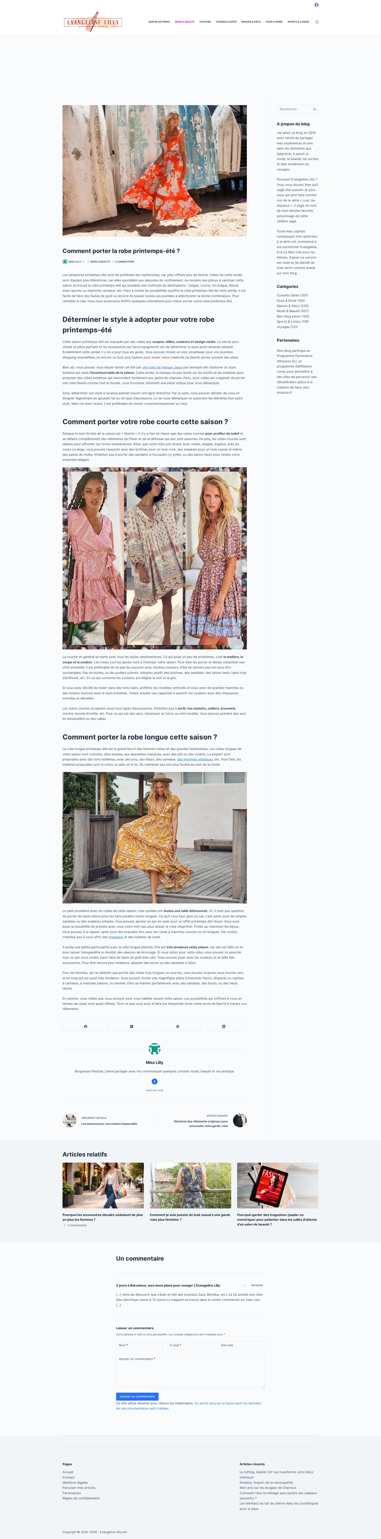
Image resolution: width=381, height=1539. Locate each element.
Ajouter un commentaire (137, 1359)
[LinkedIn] (224, 1027)
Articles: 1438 (154, 1090)
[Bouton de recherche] (314, 109)
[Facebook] (316, 5)
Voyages (205, 21)
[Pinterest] (178, 1027)
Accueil (68, 1472)
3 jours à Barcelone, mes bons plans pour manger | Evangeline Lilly (168, 1285)
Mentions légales (75, 1482)
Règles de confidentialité (81, 1498)
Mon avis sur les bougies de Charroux (268, 1488)
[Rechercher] (317, 21)
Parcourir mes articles (79, 1488)
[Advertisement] (190, 63)
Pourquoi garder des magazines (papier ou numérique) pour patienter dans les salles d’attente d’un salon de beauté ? (277, 1219)
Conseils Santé (226, 21)
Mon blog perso (159, 21)
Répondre (257, 1285)
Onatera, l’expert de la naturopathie (266, 1482)
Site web (227, 1345)
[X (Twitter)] (132, 1027)
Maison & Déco (251, 21)
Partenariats (72, 1493)
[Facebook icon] (155, 1081)
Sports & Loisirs (298, 21)
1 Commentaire (124, 261)
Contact (69, 1477)
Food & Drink (274, 21)
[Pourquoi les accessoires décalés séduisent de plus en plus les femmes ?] (103, 1185)
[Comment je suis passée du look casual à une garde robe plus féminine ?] (190, 1185)
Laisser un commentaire (137, 1396)
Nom (123, 1345)
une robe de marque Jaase (162, 367)
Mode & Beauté (184, 21)
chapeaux (116, 937)
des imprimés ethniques (195, 759)
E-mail (175, 1345)
